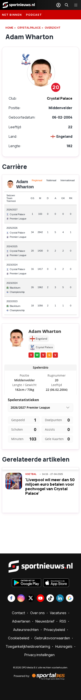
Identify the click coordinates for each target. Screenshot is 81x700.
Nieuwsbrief (44, 621)
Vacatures (58, 612)
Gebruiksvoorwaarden (52, 638)
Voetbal (31, 474)
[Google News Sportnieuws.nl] (69, 598)
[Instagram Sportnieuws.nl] (21, 598)
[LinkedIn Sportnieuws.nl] (60, 598)
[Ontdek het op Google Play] (26, 583)
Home (9, 27)
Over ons (37, 612)
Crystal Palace (29, 27)
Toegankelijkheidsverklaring (28, 646)
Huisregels (63, 646)
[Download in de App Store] (56, 583)
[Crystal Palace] (26, 59)
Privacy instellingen (39, 654)
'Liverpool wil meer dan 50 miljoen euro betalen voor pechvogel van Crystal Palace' (50, 486)
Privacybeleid (54, 629)
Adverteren (21, 621)
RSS (63, 621)
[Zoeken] (66, 5)
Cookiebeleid (18, 638)
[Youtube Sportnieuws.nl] (40, 598)
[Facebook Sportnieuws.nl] (11, 598)
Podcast (34, 15)
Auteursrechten (26, 629)
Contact (18, 612)
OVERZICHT (52, 27)
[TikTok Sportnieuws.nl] (50, 598)
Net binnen (12, 15)
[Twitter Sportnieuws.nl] (31, 598)
